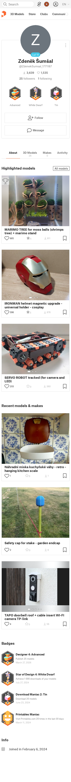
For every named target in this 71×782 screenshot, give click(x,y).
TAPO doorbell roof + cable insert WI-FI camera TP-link (34, 617)
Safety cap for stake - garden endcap (32, 543)
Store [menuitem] (32, 14)
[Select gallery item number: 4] (40, 297)
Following (45, 78)
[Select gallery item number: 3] (37, 297)
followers (27, 78)
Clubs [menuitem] (44, 14)
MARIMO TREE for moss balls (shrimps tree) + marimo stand (34, 231)
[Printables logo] (4, 14)
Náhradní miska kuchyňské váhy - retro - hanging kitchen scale (35, 468)
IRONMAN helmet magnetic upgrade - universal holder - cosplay (33, 305)
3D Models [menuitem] (17, 14)
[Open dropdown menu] (65, 44)
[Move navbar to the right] (67, 14)
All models (61, 168)
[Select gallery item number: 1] (30, 297)
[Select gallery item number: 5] (41, 371)
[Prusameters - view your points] (46, 4)
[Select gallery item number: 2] (34, 297)
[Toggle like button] (7, 238)
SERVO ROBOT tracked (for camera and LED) (35, 379)
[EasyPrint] (39, 4)
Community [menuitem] (60, 14)
